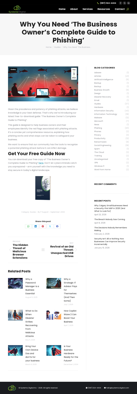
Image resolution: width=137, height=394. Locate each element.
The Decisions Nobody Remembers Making (110, 229)
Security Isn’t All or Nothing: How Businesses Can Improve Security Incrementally (109, 241)
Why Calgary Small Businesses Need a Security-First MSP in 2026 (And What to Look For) (111, 208)
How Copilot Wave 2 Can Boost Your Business (70, 316)
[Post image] (15, 283)
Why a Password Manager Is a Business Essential (32, 286)
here (41, 162)
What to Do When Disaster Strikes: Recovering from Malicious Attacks (31, 323)
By (43, 212)
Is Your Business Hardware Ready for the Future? (71, 353)
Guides (13, 69)
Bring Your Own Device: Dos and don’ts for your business (32, 353)
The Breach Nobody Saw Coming (109, 219)
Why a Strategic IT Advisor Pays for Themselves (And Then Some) (70, 290)
